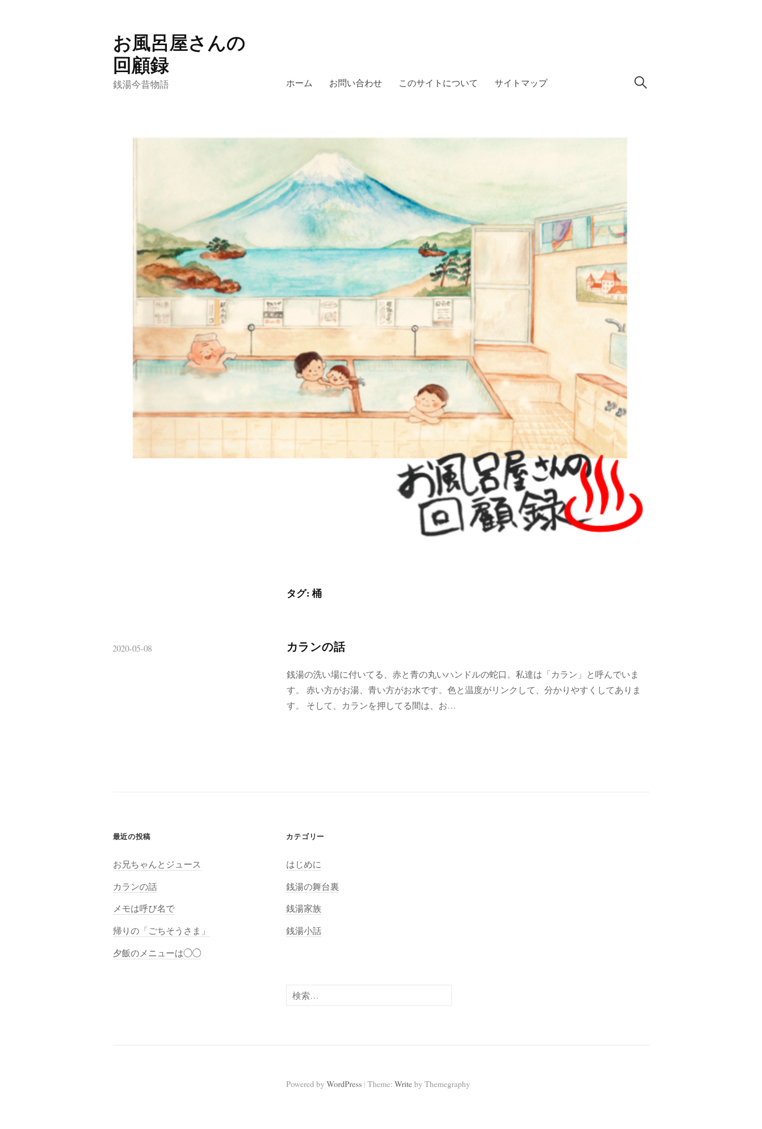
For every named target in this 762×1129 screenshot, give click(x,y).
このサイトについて (438, 83)
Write (403, 1083)
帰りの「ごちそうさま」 (161, 931)
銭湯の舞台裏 (312, 886)
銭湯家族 (303, 908)
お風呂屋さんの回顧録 (179, 53)
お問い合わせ (355, 83)
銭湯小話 (303, 931)
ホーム (299, 83)
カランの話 (316, 646)
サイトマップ (521, 83)
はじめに (303, 864)
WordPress (344, 1083)
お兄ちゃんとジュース (157, 864)
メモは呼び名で (144, 908)
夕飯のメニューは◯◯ (157, 953)
